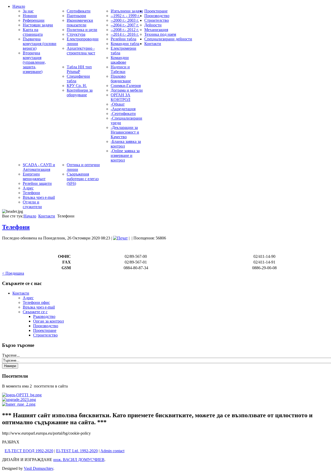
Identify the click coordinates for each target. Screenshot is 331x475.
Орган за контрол (48, 321)
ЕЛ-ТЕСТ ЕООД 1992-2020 (29, 451)
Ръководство (44, 316)
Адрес (28, 298)
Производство (45, 326)
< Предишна (13, 273)
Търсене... (11, 355)
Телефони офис (36, 302)
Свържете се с (35, 312)
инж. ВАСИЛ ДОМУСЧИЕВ (78, 459)
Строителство (45, 335)
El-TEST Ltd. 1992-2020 (77, 451)
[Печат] (120, 238)
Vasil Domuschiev (38, 468)
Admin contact (112, 451)
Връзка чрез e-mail (39, 307)
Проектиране (44, 330)
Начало (30, 216)
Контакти (46, 216)
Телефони (16, 227)
